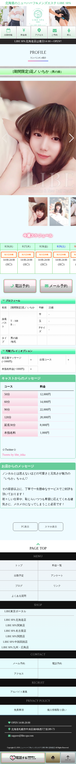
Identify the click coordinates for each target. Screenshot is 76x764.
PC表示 (25, 526)
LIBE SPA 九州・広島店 (15, 647)
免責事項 (19, 709)
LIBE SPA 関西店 (15, 636)
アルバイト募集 (18, 691)
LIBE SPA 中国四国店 (15, 641)
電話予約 (22, 286)
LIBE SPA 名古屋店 (15, 630)
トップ (18, 565)
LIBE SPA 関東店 (15, 625)
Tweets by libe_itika (13, 454)
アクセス (19, 673)
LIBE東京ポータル (15, 611)
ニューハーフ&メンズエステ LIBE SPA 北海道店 (37, 748)
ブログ (18, 585)
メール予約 (58, 286)
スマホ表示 (51, 526)
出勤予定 (19, 575)
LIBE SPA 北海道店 (15, 619)
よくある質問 (19, 595)
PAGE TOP (38, 548)
